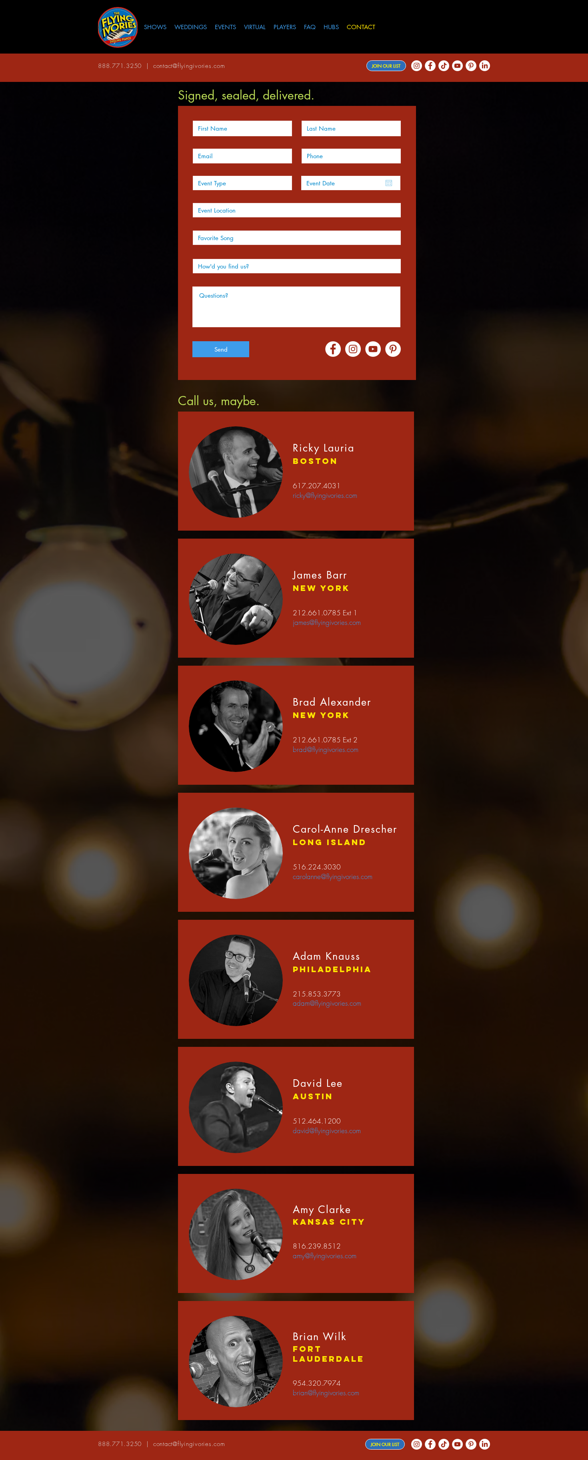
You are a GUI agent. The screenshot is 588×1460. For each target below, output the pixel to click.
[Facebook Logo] (430, 65)
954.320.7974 (317, 1383)
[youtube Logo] (373, 349)
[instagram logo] (416, 65)
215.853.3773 (317, 994)
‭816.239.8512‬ (317, 1246)
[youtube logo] (457, 65)
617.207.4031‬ (317, 485)
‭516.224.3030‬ (317, 866)
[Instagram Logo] (353, 349)
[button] (331, 27)
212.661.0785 (317, 612)
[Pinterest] (471, 65)
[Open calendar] (389, 183)
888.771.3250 (120, 66)
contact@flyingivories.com (189, 66)
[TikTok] (443, 65)
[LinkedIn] (484, 65)
